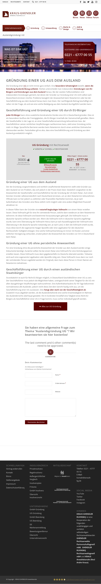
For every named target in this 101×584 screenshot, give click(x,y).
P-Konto (33, 487)
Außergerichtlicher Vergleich (37, 477)
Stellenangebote (13, 480)
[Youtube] (92, 1)
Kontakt (26, 2)
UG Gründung (36, 513)
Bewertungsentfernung (39, 531)
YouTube (80, 493)
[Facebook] (80, 1)
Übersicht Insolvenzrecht (36, 496)
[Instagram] (96, 1)
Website (57, 392)
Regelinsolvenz (36, 472)
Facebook (81, 499)
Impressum (11, 484)
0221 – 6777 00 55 (40, 2)
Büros (8, 476)
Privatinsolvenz (36, 468)
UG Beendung (36, 520)
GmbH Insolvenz (37, 490)
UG (25, 86)
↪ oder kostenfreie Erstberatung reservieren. (50, 170)
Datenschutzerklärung (15, 487)
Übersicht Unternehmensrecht (38, 536)
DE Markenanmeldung (38, 526)
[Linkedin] (84, 1)
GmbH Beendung (37, 517)
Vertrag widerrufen (14, 468)
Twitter (80, 496)
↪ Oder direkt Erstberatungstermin (76, 64)
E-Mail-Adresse (60, 383)
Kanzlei (5, 2)
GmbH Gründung (37, 509)
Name (57, 375)
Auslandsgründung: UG (13, 35)
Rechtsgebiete (16, 2)
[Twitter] (88, 1)
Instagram (81, 502)
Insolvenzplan (35, 483)
